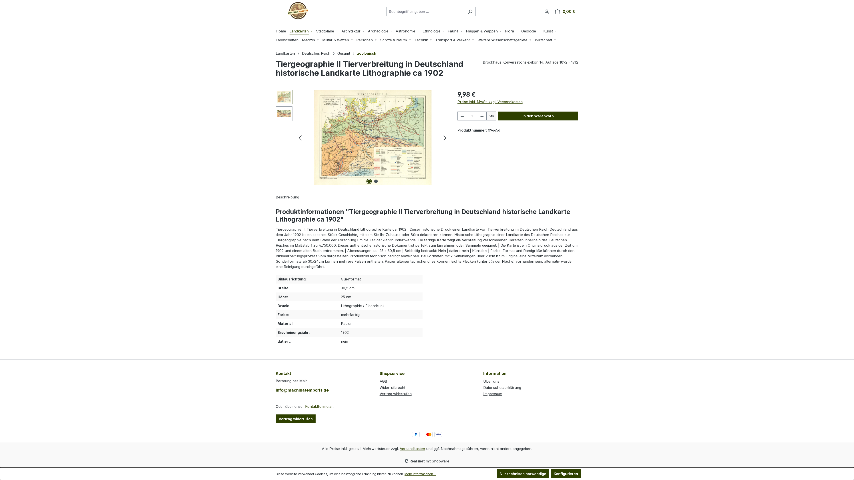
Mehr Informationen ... (420, 474)
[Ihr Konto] (547, 11)
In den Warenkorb (538, 116)
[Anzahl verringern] (462, 116)
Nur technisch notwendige (523, 474)
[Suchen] (470, 11)
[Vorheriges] (300, 137)
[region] (362, 137)
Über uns (491, 381)
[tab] (287, 197)
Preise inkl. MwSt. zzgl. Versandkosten (490, 102)
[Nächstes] (445, 137)
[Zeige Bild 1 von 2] (369, 181)
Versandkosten (412, 448)
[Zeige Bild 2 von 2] (376, 181)
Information (494, 373)
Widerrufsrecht (392, 387)
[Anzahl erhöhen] (482, 116)
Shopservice (392, 373)
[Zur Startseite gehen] (298, 11)
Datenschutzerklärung (502, 387)
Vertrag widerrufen (296, 419)
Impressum (492, 394)
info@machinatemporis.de (302, 390)
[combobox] (426, 11)
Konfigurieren (566, 474)
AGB (383, 381)
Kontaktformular (319, 406)
